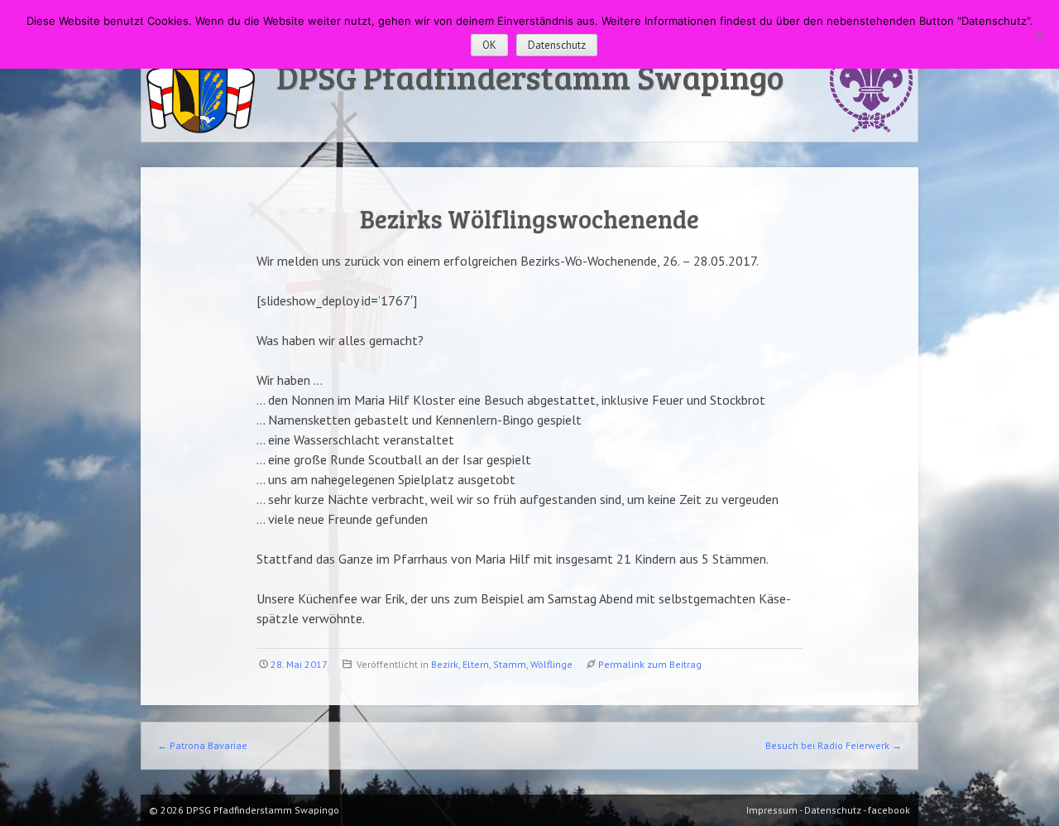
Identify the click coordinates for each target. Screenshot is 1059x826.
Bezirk (444, 664)
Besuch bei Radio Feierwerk (833, 745)
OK (489, 45)
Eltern (475, 664)
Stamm (509, 664)
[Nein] (1038, 34)
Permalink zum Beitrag (650, 664)
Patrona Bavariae (202, 745)
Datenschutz (557, 45)
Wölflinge (551, 664)
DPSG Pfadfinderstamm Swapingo (529, 76)
